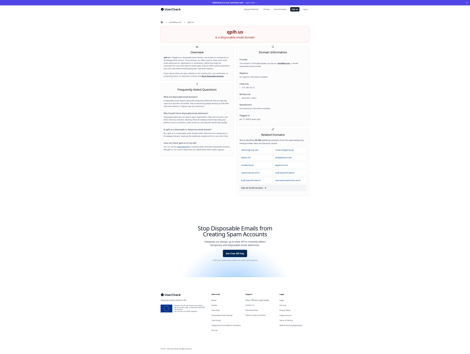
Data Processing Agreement (290, 325)
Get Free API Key (235, 253)
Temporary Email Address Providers (226, 325)
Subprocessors (285, 315)
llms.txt (214, 330)
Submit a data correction (255, 315)
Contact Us (249, 305)
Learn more (235, 2)
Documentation (280, 9)
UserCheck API (183, 147)
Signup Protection (251, 9)
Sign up (295, 9)
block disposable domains (213, 76)
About (214, 300)
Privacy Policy (284, 310)
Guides (214, 305)
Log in (305, 9)
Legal (281, 300)
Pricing (266, 9)
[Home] (162, 22)
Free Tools (216, 310)
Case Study (216, 320)
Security (282, 305)
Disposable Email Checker (222, 315)
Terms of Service (286, 320)
